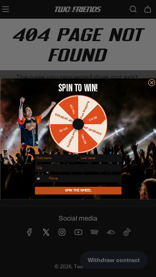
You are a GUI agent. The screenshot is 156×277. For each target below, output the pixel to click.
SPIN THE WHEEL (78, 190)
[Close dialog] (152, 82)
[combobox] (41, 178)
